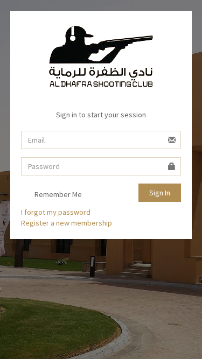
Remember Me (57, 194)
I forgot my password (55, 212)
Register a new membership (66, 223)
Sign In (159, 193)
